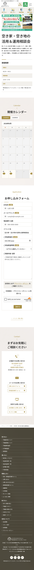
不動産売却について (7, 440)
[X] (18, 557)
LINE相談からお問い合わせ (15, 408)
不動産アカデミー (7, 506)
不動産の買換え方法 (7, 509)
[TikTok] (22, 557)
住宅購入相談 (6, 467)
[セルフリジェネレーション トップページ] (5, 4)
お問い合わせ (6, 479)
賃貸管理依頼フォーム (8, 485)
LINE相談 (25, 5)
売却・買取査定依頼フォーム (9, 476)
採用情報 (5, 527)
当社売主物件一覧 (7, 464)
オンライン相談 (13, 412)
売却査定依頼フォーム (14, 390)
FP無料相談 (5, 469)
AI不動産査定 (6, 448)
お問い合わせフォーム (14, 386)
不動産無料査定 (6, 445)
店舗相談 (5, 488)
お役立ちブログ (6, 512)
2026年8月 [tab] (6, 117)
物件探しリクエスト (7, 458)
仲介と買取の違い (7, 503)
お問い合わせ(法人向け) (8, 482)
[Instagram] (15, 557)
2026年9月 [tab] (15, 117)
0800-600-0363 (17, 367)
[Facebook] (11, 557)
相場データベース (7, 515)
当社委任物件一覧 (7, 461)
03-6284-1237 (17, 363)
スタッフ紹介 (6, 524)
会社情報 (5, 522)
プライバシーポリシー (21, 283)
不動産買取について (7, 442)
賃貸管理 (5, 451)
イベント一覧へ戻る (18, 318)
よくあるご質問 (6, 496)
